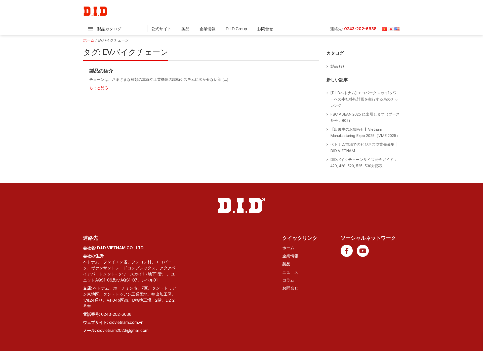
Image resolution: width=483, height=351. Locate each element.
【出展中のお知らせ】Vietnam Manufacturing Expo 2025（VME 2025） (365, 132)
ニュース (290, 271)
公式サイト (161, 28)
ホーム (288, 247)
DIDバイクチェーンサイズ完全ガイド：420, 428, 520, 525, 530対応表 (363, 162)
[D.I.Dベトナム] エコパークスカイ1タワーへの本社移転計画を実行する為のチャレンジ (364, 99)
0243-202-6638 (360, 28)
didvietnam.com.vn (126, 322)
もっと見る (98, 87)
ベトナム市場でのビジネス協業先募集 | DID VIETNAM (363, 147)
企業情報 (207, 28)
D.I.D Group (236, 28)
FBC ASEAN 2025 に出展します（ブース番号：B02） (365, 117)
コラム (288, 280)
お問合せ (265, 28)
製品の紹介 (101, 71)
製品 (185, 28)
